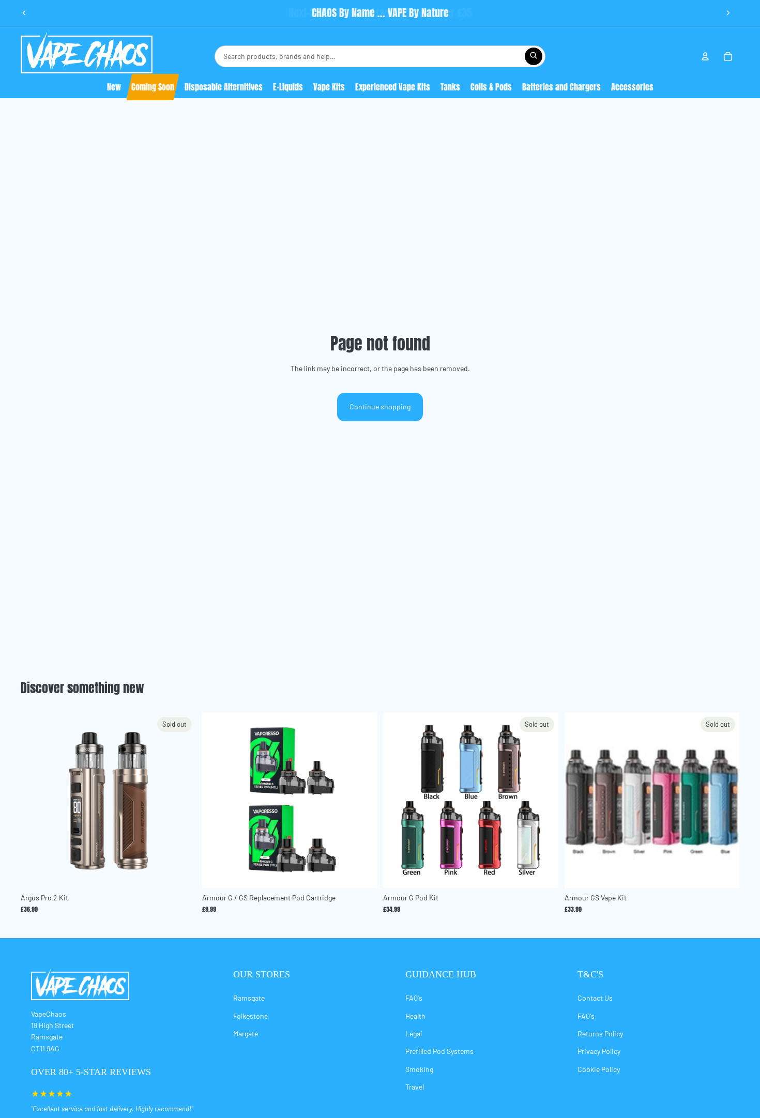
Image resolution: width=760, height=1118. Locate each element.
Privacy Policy (598, 1051)
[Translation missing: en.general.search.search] (533, 56)
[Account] (705, 56)
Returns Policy (600, 1033)
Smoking (419, 1069)
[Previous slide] (24, 13)
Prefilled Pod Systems (439, 1051)
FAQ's (413, 997)
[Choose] (361, 872)
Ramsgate (249, 997)
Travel (414, 1086)
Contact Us (595, 997)
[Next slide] (728, 13)
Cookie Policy (598, 1069)
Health (415, 1016)
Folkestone (250, 1016)
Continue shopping (380, 406)
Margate (245, 1033)
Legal (413, 1033)
